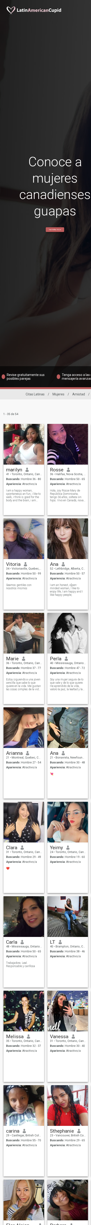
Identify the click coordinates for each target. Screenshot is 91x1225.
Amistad (78, 394)
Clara (11, 847)
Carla (11, 942)
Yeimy (56, 847)
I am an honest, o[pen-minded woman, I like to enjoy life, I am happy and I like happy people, (66, 589)
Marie (12, 658)
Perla (55, 658)
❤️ (8, 868)
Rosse (56, 470)
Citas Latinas (35, 394)
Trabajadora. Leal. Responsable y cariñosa (20, 964)
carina (12, 1131)
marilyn (14, 470)
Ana (54, 564)
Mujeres (58, 394)
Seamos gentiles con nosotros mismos (19, 586)
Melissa (15, 1036)
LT (52, 942)
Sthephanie (62, 1131)
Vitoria (13, 564)
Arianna (14, 753)
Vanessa (59, 1036)
